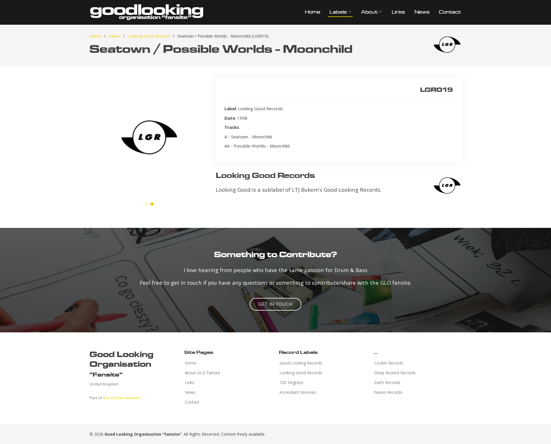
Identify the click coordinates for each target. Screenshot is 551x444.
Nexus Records (388, 392)
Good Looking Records (301, 363)
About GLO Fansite (202, 373)
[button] (146, 204)
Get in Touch (275, 304)
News (422, 12)
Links (398, 12)
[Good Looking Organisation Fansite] (147, 11)
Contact (449, 12)
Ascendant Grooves (298, 392)
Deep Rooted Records (395, 373)
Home (312, 12)
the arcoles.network (121, 398)
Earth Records (387, 383)
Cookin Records (388, 363)
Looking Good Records (148, 36)
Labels (114, 36)
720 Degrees (291, 383)
